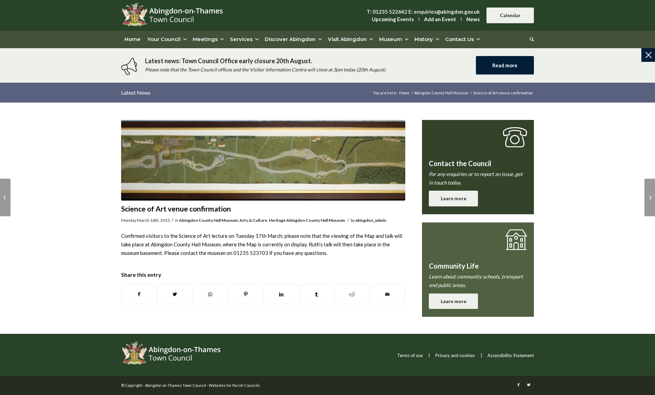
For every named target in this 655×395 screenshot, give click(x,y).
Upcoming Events (393, 19)
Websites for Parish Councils (234, 385)
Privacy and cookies (455, 355)
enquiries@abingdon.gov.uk (447, 12)
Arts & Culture (253, 220)
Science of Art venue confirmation (176, 208)
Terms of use (410, 355)
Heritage (277, 220)
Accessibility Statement (510, 355)
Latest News (135, 92)
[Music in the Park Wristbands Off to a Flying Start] (5, 197)
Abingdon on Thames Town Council (175, 385)
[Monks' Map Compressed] (263, 160)
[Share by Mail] (387, 294)
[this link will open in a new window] (139, 294)
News (473, 19)
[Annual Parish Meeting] (649, 197)
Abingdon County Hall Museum (208, 220)
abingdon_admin (370, 220)
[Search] (530, 39)
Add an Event (440, 19)
